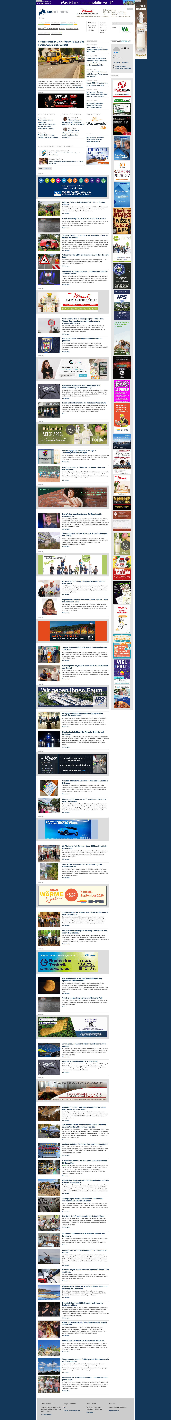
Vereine (63, 23)
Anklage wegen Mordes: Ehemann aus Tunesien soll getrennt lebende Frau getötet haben (82, 1199)
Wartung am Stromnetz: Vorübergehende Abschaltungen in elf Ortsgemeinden (85, 1360)
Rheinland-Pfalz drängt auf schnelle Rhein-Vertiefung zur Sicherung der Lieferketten (84, 1287)
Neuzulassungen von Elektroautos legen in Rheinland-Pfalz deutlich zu (85, 1270)
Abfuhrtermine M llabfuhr (94, 139)
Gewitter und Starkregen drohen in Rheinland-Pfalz (82, 998)
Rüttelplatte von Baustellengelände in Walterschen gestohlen (82, 339)
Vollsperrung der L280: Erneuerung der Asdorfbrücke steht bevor (97, 49)
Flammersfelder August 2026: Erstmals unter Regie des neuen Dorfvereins (84, 800)
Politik (47, 23)
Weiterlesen (79, 87)
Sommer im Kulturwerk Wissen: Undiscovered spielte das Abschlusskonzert (85, 272)
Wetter (76, 28)
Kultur (70, 23)
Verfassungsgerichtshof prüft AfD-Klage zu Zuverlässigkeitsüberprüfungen (79, 451)
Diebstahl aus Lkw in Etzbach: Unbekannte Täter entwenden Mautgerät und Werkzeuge (81, 386)
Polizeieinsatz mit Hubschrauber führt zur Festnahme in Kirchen (84, 1251)
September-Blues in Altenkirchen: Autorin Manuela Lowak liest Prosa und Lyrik (85, 600)
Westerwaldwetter (120, 66)
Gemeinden (69, 28)
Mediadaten (103, 25)
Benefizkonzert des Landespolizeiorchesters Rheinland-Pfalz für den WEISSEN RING (84, 1108)
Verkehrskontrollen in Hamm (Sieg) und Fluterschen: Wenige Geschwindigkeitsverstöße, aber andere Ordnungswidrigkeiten (83, 321)
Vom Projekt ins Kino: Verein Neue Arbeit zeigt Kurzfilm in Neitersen (85, 782)
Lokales (41, 28)
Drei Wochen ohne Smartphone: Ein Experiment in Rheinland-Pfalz (82, 515)
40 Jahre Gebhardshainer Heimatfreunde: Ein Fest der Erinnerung (83, 1234)
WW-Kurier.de (92, 26)
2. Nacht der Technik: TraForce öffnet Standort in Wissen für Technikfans (84, 1162)
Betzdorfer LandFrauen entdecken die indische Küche (83, 1216)
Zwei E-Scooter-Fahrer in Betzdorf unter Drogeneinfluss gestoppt (84, 1045)
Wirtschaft (55, 23)
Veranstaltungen (52, 28)
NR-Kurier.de (91, 28)
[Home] (39, 18)
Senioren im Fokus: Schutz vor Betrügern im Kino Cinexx (84, 1144)
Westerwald (44, 33)
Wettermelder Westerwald (123, 68)
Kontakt (102, 32)
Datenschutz (103, 28)
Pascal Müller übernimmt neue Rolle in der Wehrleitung (84, 403)
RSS (65, 1407)
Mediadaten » (90, 1412)
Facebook (93, 23)
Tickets (114, 28)
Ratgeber (62, 28)
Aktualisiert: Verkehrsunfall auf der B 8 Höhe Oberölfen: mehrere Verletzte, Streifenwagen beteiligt (84, 1125)
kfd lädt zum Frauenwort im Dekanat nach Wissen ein (83, 1341)
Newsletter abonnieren (93, 141)
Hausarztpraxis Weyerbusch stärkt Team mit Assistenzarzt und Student (97, 74)
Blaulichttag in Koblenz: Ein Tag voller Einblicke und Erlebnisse (83, 733)
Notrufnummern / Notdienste (95, 137)
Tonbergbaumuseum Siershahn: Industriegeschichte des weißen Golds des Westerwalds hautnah (47, 124)
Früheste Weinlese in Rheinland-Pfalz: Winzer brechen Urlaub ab (83, 203)
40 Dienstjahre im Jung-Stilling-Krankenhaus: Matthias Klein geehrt (95, 105)
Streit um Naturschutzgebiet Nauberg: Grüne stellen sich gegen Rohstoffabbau (84, 931)
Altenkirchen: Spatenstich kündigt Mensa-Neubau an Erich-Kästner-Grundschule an (85, 1181)
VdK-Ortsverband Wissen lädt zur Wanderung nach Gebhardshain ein (82, 865)
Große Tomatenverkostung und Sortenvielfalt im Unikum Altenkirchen (84, 1323)
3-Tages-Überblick (121, 62)
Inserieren (103, 23)
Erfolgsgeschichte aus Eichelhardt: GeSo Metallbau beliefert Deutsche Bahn (96, 94)
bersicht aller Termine (45, 168)
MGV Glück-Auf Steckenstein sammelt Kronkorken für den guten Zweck (85, 1378)
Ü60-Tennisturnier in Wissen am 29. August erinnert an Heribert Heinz (83, 468)
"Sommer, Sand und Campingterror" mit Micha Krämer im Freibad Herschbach (73, 122)
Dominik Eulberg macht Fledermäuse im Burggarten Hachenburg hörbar (82, 1304)
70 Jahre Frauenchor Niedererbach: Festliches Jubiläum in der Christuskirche (85, 913)
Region (41, 23)
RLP (75, 23)
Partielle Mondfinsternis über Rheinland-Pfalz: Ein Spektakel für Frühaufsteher (82, 979)
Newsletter (91, 30)
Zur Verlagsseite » (46, 1414)
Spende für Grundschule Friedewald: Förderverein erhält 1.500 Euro (84, 648)
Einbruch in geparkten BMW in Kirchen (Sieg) (80, 1061)
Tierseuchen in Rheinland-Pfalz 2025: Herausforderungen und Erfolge (84, 534)
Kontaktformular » (114, 1410)
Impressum (103, 30)
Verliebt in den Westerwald (72, 1410)
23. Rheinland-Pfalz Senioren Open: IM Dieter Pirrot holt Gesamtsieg (84, 847)
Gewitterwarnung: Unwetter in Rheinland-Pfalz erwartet (84, 219)
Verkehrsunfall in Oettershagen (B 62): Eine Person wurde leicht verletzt (61, 43)
